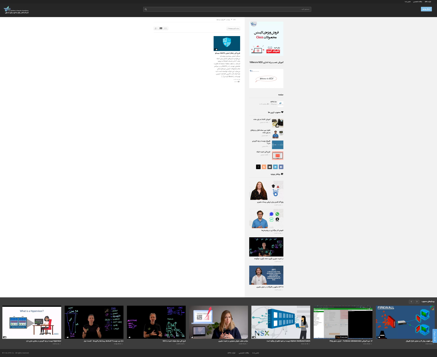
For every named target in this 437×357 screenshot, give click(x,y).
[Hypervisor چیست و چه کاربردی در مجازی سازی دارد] (31, 322)
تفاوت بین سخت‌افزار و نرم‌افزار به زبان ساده (260, 131)
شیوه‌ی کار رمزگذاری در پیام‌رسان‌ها (272, 230)
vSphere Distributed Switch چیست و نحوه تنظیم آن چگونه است (288, 341)
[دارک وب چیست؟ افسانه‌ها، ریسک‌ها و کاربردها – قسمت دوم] (94, 322)
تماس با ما (407, 2)
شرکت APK (428, 2)
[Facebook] (281, 167)
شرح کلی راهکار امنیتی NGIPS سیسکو (227, 53)
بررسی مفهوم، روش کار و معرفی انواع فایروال (420, 341)
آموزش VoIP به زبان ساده (262, 119)
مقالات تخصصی (417, 2)
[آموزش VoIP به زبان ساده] (277, 123)
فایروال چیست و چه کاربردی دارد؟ (261, 142)
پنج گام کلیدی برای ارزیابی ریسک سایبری (270, 202)
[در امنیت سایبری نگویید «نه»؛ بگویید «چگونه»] (266, 247)
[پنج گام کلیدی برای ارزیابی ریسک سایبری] (266, 190)
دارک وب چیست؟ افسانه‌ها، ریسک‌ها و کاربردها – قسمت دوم (103, 341)
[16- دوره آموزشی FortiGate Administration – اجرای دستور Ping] (343, 322)
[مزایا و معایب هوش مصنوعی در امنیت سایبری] (218, 322)
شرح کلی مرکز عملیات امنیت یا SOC (174, 341)
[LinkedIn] (275, 167)
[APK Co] (280, 104)
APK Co (274, 101)
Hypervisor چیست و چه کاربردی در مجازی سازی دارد (43, 341)
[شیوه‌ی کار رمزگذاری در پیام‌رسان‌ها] (266, 218)
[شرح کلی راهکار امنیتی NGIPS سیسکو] (227, 43)
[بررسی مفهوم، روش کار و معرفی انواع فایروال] (405, 322)
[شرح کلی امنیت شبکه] (277, 155)
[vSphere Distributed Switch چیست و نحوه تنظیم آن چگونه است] (280, 322)
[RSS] (264, 167)
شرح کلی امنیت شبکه (263, 152)
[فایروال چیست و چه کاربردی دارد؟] (277, 145)
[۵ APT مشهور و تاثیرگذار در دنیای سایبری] (266, 275)
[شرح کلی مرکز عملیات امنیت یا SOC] (156, 322)
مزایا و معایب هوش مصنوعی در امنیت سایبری (233, 341)
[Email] (269, 167)
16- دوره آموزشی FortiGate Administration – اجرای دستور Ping (351, 341)
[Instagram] (258, 167)
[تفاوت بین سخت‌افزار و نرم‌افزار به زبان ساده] (277, 134)
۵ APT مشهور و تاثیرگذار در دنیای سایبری (270, 287)
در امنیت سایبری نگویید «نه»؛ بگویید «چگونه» (268, 258)
